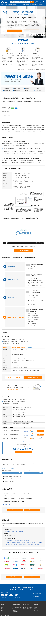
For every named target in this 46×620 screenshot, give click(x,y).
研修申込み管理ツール (26, 605)
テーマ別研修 (3, 605)
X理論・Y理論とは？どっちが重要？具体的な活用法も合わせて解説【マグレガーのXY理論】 (22, 544)
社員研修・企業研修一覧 (16, 604)
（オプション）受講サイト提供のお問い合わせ (31, 352)
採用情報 (35, 607)
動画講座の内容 (17, 90)
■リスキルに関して (37, 602)
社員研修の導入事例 (15, 611)
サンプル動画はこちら (14, 31)
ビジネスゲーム (14, 608)
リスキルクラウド (26, 604)
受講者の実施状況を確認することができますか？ (14, 501)
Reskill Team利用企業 (40, 437)
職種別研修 (2, 607)
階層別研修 (7, 531)
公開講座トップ (14, 605)
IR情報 (35, 608)
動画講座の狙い (6, 88)
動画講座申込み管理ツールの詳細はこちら (23, 452)
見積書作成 (32, 431)
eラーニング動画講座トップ (16, 607)
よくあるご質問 (38, 90)
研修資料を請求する (36, 596)
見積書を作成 (30, 347)
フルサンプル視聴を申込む (24, 250)
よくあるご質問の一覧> (6, 504)
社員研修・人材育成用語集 (27, 608)
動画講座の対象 (17, 88)
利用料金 (26, 90)
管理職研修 (12, 531)
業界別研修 (2, 608)
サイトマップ (36, 610)
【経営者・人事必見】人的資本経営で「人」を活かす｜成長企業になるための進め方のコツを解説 (23, 542)
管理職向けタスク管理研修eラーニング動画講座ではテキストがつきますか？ (19, 496)
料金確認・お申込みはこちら (14, 509)
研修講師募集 (36, 604)
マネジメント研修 (19, 531)
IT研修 (2, 610)
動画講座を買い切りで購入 (33, 377)
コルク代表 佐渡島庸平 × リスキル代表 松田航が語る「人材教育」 (17, 540)
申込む (40, 430)
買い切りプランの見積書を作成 (14, 377)
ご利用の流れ (25, 349)
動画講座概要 (27, 88)
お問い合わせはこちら (31, 31)
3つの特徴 (37, 88)
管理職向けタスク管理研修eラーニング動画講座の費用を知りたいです (18, 493)
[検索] (32, 2)
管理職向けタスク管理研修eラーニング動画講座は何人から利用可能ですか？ (19, 498)
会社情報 (35, 605)
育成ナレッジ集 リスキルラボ (28, 607)
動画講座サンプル (7, 90)
